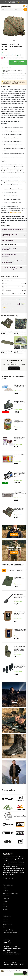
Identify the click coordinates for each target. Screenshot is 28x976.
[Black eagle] (8, 807)
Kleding (5, 904)
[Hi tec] (8, 799)
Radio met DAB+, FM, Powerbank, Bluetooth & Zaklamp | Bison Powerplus (20, 474)
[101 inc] (20, 841)
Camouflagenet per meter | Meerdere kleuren (19, 510)
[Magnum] (20, 824)
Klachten (5, 921)
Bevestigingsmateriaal (15, 212)
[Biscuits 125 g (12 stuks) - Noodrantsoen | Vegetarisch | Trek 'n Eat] (8, 495)
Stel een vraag (14, 368)
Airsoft (5, 907)
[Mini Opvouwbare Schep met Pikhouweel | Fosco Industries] (8, 599)
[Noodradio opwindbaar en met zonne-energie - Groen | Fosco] (8, 405)
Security (5, 909)
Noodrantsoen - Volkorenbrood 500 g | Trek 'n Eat (19, 421)
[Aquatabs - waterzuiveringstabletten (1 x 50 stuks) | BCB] (8, 388)
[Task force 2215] (8, 841)
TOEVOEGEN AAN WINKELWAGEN (19, 62)
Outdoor (5, 890)
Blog (4, 927)
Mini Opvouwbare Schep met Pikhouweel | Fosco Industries (20, 596)
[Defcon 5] (8, 816)
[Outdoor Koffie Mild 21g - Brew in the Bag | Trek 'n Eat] (8, 633)
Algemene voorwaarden (10, 932)
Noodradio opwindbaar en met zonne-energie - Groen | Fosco (20, 403)
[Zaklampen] (14, 694)
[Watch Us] (6, 878)
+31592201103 (13, 946)
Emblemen (6, 896)
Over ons (5, 919)
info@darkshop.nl (16, 948)
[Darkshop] (6, 6)
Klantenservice (7, 916)
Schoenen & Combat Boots (10, 893)
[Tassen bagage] (14, 550)
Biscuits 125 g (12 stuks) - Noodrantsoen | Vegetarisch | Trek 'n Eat (20, 492)
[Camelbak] (8, 833)
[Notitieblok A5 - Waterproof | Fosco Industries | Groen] (8, 581)
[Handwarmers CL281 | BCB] (8, 459)
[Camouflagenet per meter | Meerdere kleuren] (8, 512)
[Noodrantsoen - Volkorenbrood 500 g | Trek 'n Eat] (8, 424)
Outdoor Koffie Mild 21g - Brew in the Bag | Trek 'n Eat (20, 631)
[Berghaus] (8, 824)
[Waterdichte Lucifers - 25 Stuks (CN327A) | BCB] (8, 441)
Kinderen (5, 901)
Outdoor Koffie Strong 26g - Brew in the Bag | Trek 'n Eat (19, 613)
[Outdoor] (14, 531)
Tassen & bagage (8, 885)
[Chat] (25, 973)
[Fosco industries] (20, 833)
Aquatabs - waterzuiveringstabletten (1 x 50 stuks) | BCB (20, 385)
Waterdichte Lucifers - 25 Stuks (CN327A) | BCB (20, 439)
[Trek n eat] (20, 816)
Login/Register (20, 6)
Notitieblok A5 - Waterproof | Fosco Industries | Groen (19, 579)
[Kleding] (14, 772)
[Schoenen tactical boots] (14, 746)
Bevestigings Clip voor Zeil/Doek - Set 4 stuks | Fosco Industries (20, 666)
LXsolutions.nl (15, 966)
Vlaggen (5, 888)
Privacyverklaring (8, 930)
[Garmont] (20, 807)
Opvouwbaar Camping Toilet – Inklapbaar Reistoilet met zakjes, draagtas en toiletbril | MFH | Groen (19, 649)
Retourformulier (7, 924)
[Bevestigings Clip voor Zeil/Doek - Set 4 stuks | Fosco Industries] (8, 669)
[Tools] (14, 720)
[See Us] (9, 878)
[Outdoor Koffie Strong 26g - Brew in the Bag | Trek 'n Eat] (8, 616)
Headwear (6, 898)
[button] (20, 55)
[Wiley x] (20, 799)
